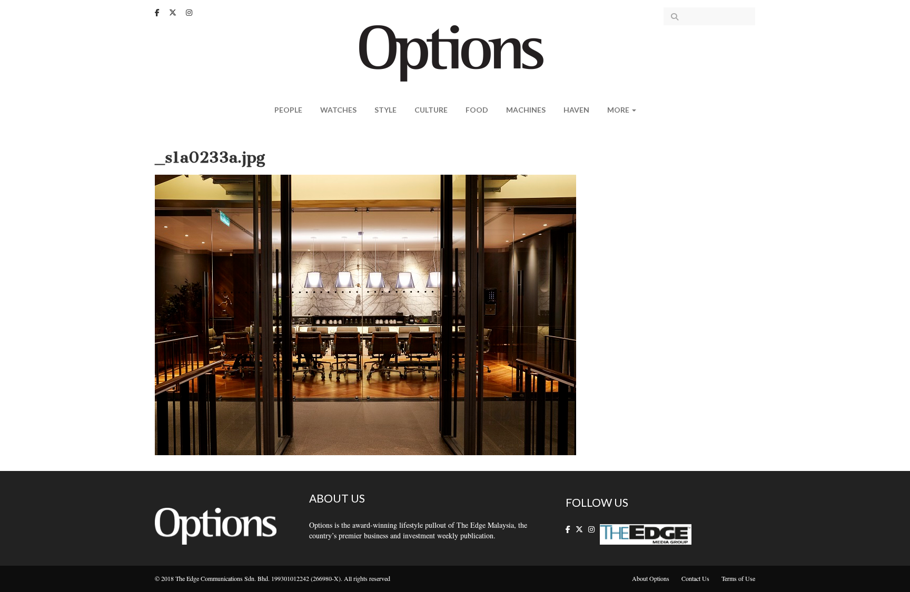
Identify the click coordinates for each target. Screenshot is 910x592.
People (288, 109)
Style (385, 109)
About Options (650, 578)
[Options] (455, 52)
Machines (526, 109)
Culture (431, 109)
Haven (576, 109)
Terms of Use (738, 578)
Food (477, 109)
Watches (338, 109)
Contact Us (695, 578)
